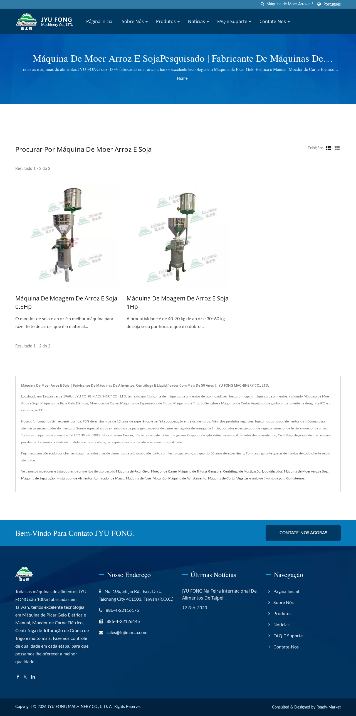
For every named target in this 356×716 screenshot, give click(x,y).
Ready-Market (329, 707)
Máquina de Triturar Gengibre (199, 471)
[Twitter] (25, 677)
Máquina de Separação (38, 478)
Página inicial (99, 21)
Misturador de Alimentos (74, 478)
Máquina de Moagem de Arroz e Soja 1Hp (178, 302)
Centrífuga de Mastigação (241, 471)
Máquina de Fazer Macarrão (146, 478)
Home (182, 79)
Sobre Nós (133, 21)
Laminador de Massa (109, 478)
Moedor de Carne (164, 471)
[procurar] (262, 4)
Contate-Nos (273, 21)
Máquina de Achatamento (187, 478)
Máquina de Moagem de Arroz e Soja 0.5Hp (66, 302)
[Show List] (337, 148)
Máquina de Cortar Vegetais (228, 478)
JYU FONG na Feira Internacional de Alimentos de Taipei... (219, 594)
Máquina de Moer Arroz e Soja (306, 471)
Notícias (197, 21)
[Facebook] (18, 677)
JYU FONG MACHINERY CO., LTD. (78, 707)
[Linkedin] (33, 677)
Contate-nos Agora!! (303, 533)
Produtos (166, 21)
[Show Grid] (328, 148)
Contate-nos (295, 478)
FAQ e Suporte (232, 21)
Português (332, 4)
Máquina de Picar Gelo (132, 471)
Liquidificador (272, 471)
